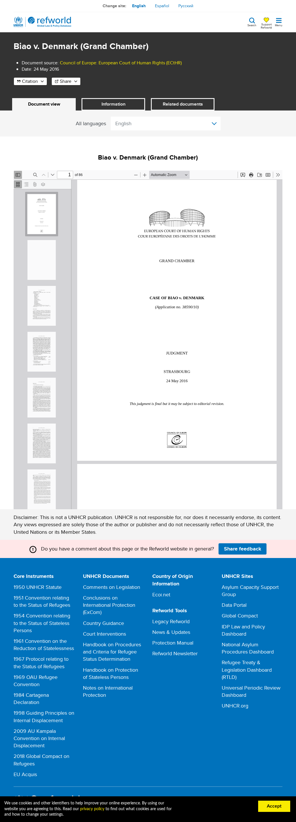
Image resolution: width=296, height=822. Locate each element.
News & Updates (171, 632)
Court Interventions (104, 633)
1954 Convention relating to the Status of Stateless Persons (42, 623)
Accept (274, 806)
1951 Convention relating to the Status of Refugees (42, 601)
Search (251, 25)
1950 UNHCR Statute (38, 587)
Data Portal (234, 604)
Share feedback (242, 549)
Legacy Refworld (171, 621)
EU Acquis (25, 774)
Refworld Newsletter (175, 653)
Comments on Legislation (111, 587)
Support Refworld (266, 25)
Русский (185, 6)
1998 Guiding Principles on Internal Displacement (44, 716)
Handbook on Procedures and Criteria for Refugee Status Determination (112, 651)
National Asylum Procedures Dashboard (248, 648)
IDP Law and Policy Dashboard (243, 630)
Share (65, 81)
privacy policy (92, 809)
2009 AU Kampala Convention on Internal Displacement (39, 738)
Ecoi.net (161, 594)
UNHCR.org (235, 705)
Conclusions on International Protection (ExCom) (109, 605)
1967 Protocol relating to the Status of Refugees (41, 662)
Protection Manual (172, 642)
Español (162, 6)
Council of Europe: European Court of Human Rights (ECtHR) (121, 62)
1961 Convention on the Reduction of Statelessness (44, 644)
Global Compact (240, 615)
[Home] (42, 21)
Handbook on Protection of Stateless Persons (110, 673)
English (139, 6)
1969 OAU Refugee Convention (36, 680)
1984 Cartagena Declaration (31, 698)
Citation (30, 81)
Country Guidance (103, 623)
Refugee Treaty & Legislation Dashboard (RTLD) (247, 669)
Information (113, 104)
